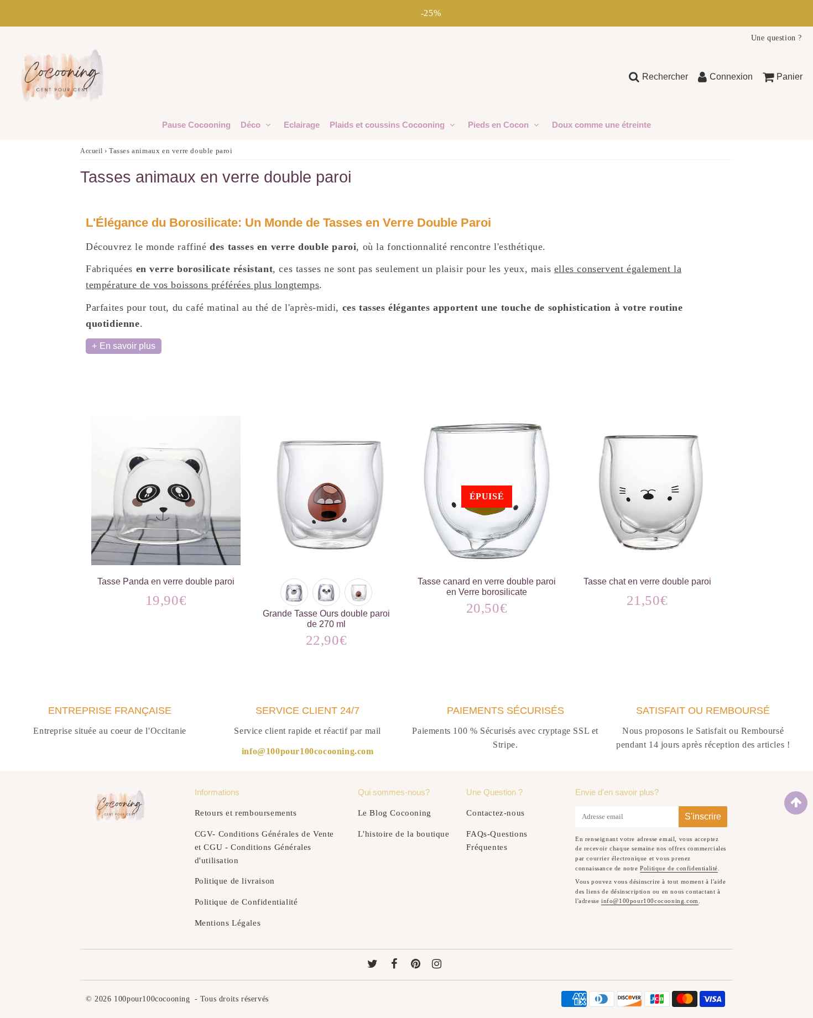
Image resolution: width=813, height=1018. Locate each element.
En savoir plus (127, 346)
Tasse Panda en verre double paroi (165, 581)
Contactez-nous (495, 812)
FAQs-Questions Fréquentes (496, 840)
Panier (789, 76)
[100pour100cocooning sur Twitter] (373, 964)
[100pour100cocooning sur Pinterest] (417, 964)
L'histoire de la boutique (404, 833)
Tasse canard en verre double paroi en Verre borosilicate (487, 587)
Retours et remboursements (246, 812)
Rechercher (665, 76)
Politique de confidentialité (679, 868)
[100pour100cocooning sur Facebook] (395, 964)
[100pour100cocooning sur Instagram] (437, 964)
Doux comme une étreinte (601, 124)
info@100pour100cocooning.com (650, 900)
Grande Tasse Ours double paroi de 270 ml (326, 619)
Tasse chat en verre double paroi (647, 581)
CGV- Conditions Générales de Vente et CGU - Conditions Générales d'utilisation (264, 847)
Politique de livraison (235, 880)
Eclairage (302, 124)
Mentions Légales (228, 922)
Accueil (91, 151)
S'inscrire (703, 816)
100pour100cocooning (152, 999)
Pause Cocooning (196, 124)
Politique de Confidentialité (246, 901)
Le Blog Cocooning (394, 812)
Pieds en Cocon (498, 124)
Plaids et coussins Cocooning (387, 124)
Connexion (731, 76)
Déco (252, 124)
